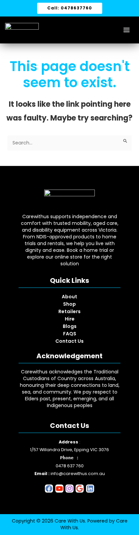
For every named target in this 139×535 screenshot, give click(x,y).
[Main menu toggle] (126, 30)
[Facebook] (49, 491)
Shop (69, 304)
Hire (70, 318)
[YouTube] (59, 491)
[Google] (80, 491)
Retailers (69, 311)
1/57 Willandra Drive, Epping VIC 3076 (69, 450)
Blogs (70, 326)
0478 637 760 (70, 466)
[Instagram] (69, 491)
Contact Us (69, 341)
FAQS (69, 333)
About (69, 296)
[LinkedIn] (90, 491)
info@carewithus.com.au (78, 473)
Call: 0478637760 (69, 8)
